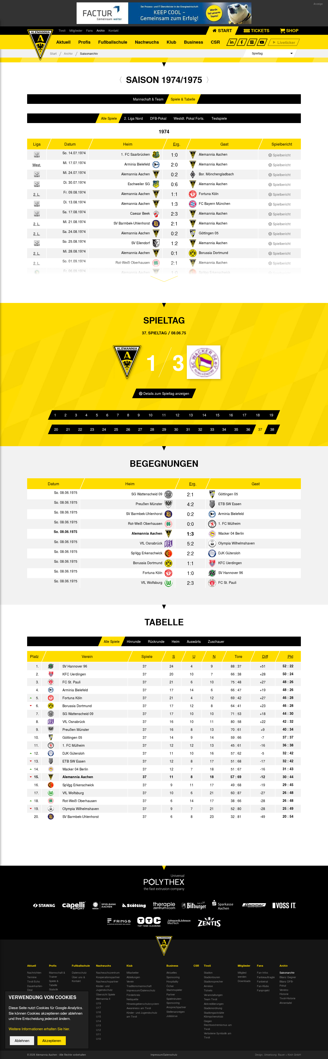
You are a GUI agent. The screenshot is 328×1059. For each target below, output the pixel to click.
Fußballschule (112, 42)
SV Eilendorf (140, 242)
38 (272, 429)
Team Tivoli (210, 999)
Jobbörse (171, 1016)
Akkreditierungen (214, 1004)
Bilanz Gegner (287, 977)
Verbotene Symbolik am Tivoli (217, 1035)
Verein (130, 981)
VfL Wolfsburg (151, 582)
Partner (170, 994)
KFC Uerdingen (230, 562)
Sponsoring (173, 977)
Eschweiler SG (139, 183)
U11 (98, 1034)
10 (150, 415)
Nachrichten (34, 972)
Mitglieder (75, 30)
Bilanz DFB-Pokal (286, 983)
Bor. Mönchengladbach (216, 174)
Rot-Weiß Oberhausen (145, 523)
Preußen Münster (149, 503)
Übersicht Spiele (105, 994)
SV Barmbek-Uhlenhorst (132, 223)
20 (56, 429)
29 (164, 429)
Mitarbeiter (133, 972)
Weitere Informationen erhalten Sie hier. (39, 1028)
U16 (98, 1012)
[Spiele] (156, 155)
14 (204, 415)
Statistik (53, 989)
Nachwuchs (147, 42)
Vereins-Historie (284, 992)
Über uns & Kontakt (78, 979)
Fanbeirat (262, 981)
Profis (84, 42)
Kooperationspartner (108, 977)
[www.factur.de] (164, 13)
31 (188, 429)
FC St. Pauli (227, 582)
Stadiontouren (212, 977)
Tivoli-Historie (287, 998)
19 (271, 415)
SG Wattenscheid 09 (146, 493)
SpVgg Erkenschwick (146, 552)
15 (217, 415)
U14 (98, 1021)
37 (260, 429)
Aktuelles (171, 972)
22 (80, 429)
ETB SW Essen (229, 503)
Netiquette (132, 999)
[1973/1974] (121, 79)
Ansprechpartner (176, 1007)
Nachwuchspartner (107, 981)
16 (231, 415)
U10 (98, 1039)
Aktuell (63, 42)
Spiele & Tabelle (183, 99)
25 (116, 429)
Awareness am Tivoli (139, 1008)
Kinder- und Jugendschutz (104, 988)
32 (200, 429)
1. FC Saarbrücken (135, 154)
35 (236, 429)
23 (92, 429)
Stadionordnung (213, 1008)
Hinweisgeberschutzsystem (143, 1004)
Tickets (208, 990)
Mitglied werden (242, 974)
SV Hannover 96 (230, 572)
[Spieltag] (168, 495)
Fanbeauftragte (266, 977)
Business (193, 42)
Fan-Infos (262, 972)
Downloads (244, 981)
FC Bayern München (214, 203)
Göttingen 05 (209, 233)
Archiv (101, 30)
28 (152, 429)
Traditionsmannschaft (139, 986)
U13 (98, 1025)
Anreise (208, 986)
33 (212, 429)
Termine (31, 977)
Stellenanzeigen (175, 1011)
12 (177, 415)
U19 (98, 1003)
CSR (215, 42)
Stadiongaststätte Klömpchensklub (214, 1014)
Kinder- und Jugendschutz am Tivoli (142, 1014)
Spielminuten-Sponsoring (174, 1001)
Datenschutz (79, 972)
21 (68, 429)
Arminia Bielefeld (137, 164)
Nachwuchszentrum (108, 972)
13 (191, 415)
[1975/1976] (208, 79)
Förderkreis (133, 995)
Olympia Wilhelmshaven (236, 543)
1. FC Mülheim (229, 523)
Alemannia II (103, 998)
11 (164, 415)
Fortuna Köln (209, 193)
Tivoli (62, 30)
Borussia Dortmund (213, 252)
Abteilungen (133, 977)
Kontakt (113, 30)
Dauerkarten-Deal (35, 988)
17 (244, 415)
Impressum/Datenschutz (141, 990)
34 (224, 429)
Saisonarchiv (287, 972)
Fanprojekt (263, 990)
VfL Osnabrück (151, 543)
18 (258, 415)
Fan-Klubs (263, 986)
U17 (98, 1007)
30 (176, 429)
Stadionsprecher (213, 981)
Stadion (208, 972)
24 (104, 429)
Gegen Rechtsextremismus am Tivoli (218, 1025)
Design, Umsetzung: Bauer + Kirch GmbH (278, 1054)
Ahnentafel (285, 1003)
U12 (98, 1030)
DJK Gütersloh (229, 552)
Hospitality (172, 981)
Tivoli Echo (33, 981)
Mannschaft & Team (148, 99)
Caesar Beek (140, 213)
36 (248, 429)
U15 (98, 1016)
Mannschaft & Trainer (57, 974)
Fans (89, 30)
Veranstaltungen (213, 995)
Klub (171, 42)
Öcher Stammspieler (174, 988)
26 (128, 429)
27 (140, 429)
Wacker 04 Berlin (231, 533)
